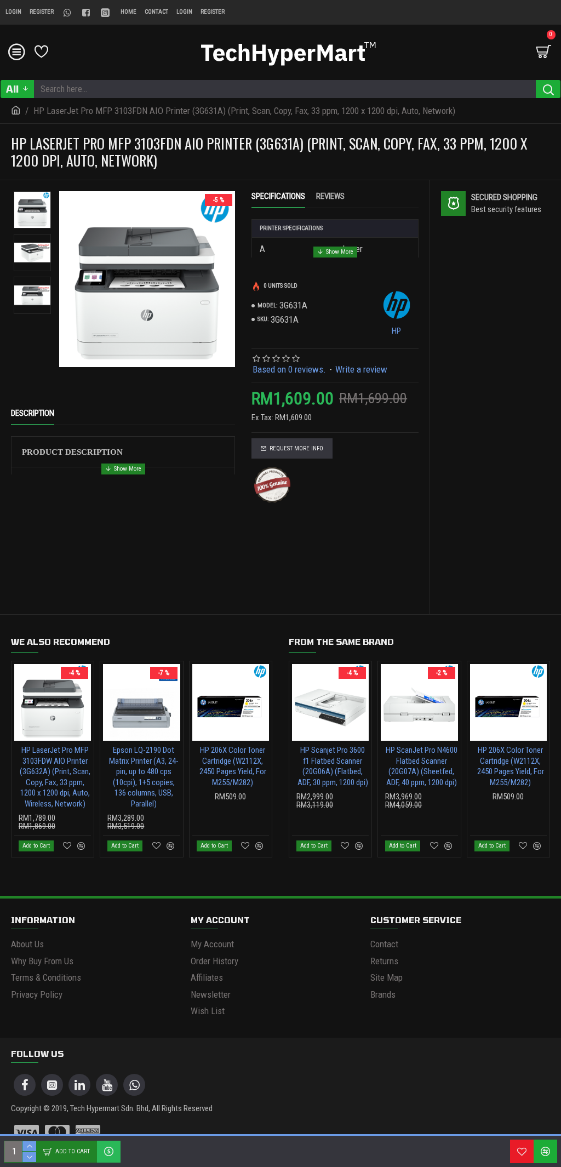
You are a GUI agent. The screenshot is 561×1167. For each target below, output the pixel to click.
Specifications (278, 196)
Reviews (330, 196)
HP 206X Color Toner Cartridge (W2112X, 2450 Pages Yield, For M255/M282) (232, 766)
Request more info (296, 448)
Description (32, 413)
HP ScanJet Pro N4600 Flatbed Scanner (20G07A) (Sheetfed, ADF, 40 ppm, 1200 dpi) (421, 766)
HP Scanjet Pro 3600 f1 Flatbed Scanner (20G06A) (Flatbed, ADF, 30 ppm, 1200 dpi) (332, 766)
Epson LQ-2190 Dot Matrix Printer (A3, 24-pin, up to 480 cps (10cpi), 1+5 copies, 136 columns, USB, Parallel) (144, 777)
